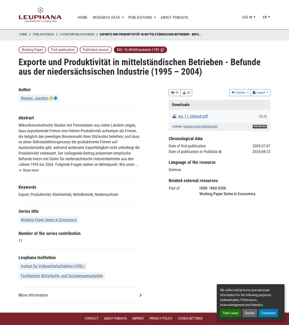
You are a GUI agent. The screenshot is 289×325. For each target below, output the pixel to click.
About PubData (115, 318)
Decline (250, 313)
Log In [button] (247, 17)
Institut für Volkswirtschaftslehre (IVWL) (53, 266)
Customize (268, 313)
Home (23, 34)
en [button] (265, 17)
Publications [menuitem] (140, 17)
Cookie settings (190, 318)
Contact (91, 318)
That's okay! (230, 313)
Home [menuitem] (83, 17)
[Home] (40, 15)
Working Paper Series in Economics (49, 219)
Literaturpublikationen (76, 34)
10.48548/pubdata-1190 (141, 50)
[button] (162, 49)
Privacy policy (160, 318)
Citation (240, 92)
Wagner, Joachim (35, 98)
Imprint (138, 318)
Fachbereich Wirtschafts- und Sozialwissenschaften (62, 275)
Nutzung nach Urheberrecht (200, 126)
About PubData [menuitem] (174, 17)
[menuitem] (108, 17)
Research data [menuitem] (106, 17)
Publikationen (43, 34)
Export (261, 92)
